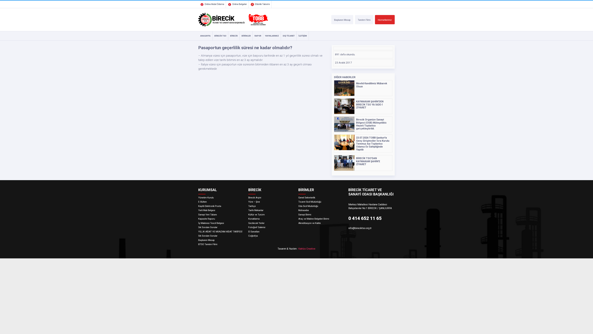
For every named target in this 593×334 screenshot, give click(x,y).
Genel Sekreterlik (306, 197)
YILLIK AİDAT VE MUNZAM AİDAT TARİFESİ (220, 231)
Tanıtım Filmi (364, 20)
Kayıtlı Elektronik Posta (209, 206)
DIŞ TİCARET (289, 36)
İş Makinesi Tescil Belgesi (211, 223)
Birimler (246, 36)
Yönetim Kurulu (206, 197)
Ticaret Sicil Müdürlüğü (309, 201)
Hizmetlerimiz (385, 20)
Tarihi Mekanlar (255, 210)
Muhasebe (303, 210)
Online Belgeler (239, 4)
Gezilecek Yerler (256, 223)
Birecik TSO (220, 36)
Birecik (234, 36)
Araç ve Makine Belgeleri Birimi (313, 218)
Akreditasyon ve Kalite (309, 223)
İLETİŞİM (303, 36)
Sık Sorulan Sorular (207, 227)
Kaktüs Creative (306, 248)
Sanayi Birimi (304, 214)
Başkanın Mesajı (342, 20)
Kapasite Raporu (206, 218)
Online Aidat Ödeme (214, 4)
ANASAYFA (205, 36)
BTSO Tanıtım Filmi (207, 244)
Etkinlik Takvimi (262, 4)
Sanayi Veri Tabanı (207, 214)
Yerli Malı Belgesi (206, 210)
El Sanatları (253, 231)
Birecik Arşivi (254, 197)
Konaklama (254, 218)
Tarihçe (252, 206)
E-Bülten (202, 201)
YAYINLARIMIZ (272, 36)
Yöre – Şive (254, 201)
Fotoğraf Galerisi (256, 227)
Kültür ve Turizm (256, 214)
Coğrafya (253, 235)
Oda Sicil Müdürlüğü (308, 206)
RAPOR (257, 36)
